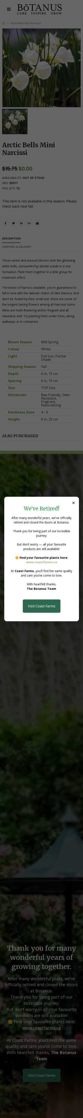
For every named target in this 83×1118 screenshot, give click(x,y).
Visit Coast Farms (41, 606)
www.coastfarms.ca (41, 562)
